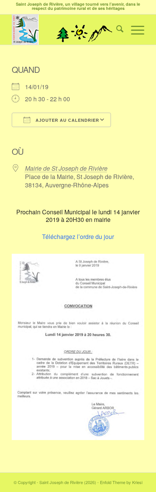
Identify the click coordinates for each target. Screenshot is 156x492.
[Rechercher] (116, 29)
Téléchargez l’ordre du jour (78, 236)
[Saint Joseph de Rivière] (65, 29)
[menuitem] (116, 29)
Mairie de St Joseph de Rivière (66, 168)
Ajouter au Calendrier (66, 120)
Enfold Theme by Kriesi (121, 482)
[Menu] (133, 29)
